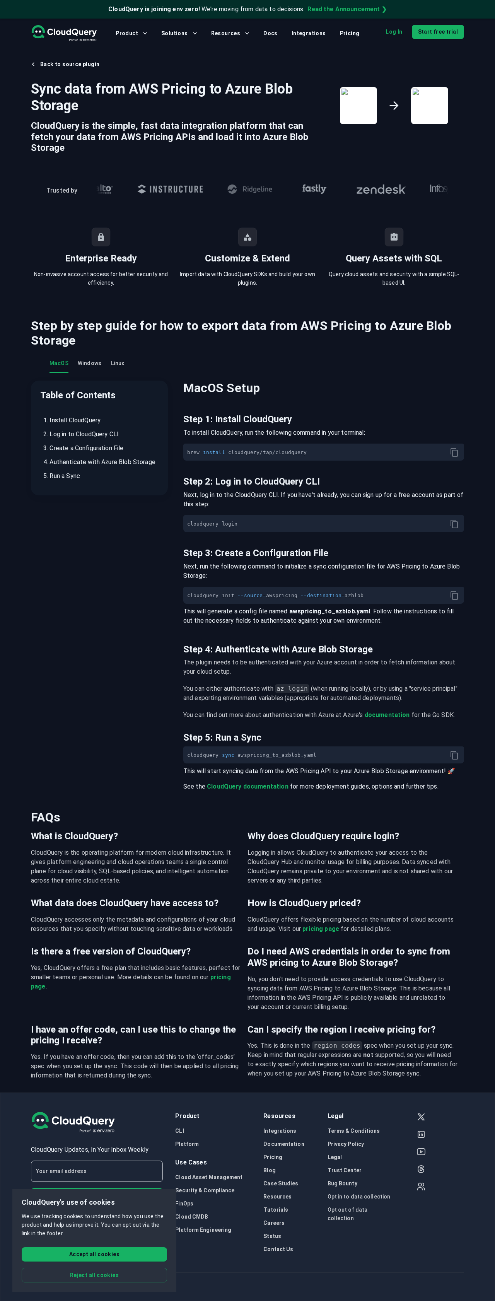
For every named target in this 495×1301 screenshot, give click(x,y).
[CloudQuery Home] (64, 33)
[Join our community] (421, 1187)
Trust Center (345, 1170)
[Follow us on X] (421, 1117)
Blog (269, 1170)
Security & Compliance (204, 1190)
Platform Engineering (203, 1230)
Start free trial (438, 32)
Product (127, 33)
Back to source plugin (69, 64)
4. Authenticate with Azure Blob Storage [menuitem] (99, 462)
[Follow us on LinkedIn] (421, 1135)
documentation (387, 715)
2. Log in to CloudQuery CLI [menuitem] (81, 434)
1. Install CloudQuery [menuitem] (72, 420)
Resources (226, 33)
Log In (394, 32)
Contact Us (278, 1249)
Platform (187, 1144)
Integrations (309, 33)
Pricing (350, 33)
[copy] (454, 452)
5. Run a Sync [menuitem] (61, 476)
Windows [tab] (90, 363)
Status (272, 1236)
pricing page (320, 928)
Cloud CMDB (191, 1217)
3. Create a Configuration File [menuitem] (83, 448)
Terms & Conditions (354, 1131)
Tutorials (275, 1210)
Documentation (283, 1144)
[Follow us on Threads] (421, 1170)
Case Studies (280, 1183)
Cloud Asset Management (208, 1177)
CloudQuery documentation (247, 786)
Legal (335, 1157)
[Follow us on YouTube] (421, 1152)
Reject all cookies (94, 1275)
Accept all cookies (94, 1254)
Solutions (174, 33)
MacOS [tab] (59, 363)
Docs (270, 33)
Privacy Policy (346, 1144)
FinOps (184, 1203)
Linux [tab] (118, 363)
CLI (179, 1131)
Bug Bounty (342, 1183)
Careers (274, 1223)
